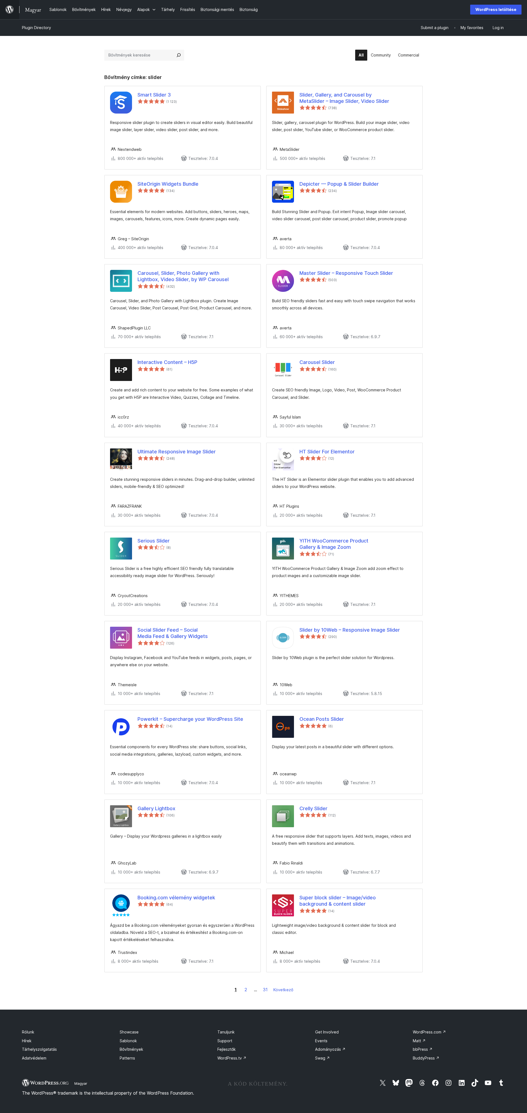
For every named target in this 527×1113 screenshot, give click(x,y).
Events (321, 1040)
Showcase (129, 1032)
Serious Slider (154, 541)
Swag (322, 1058)
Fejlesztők (226, 1049)
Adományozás (330, 1049)
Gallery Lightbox (156, 808)
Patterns (127, 1058)
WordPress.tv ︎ (231, 1058)
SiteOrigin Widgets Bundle (168, 184)
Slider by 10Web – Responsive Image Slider (349, 630)
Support (224, 1040)
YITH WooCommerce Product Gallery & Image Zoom (333, 544)
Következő (283, 989)
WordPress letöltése (495, 9)
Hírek (27, 1040)
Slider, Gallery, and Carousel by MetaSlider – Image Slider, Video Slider (344, 98)
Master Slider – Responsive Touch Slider (346, 273)
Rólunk (28, 1032)
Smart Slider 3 (154, 95)
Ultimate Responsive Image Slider (177, 451)
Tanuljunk (226, 1032)
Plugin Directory (36, 27)
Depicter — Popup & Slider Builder (339, 184)
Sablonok (128, 1040)
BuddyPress (426, 1058)
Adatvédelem (34, 1058)
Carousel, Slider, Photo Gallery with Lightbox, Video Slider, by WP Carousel (183, 276)
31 (265, 989)
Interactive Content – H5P (167, 362)
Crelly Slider (313, 808)
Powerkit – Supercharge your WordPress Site (190, 719)
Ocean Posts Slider (321, 719)
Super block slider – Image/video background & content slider (337, 901)
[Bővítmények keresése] (178, 55)
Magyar (80, 1083)
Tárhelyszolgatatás (39, 1049)
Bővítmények (131, 1049)
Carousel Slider (317, 362)
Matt (419, 1040)
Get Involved (327, 1032)
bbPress (423, 1049)
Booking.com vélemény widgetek (176, 897)
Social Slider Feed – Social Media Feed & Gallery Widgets (173, 633)
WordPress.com (429, 1032)
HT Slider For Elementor (327, 451)
